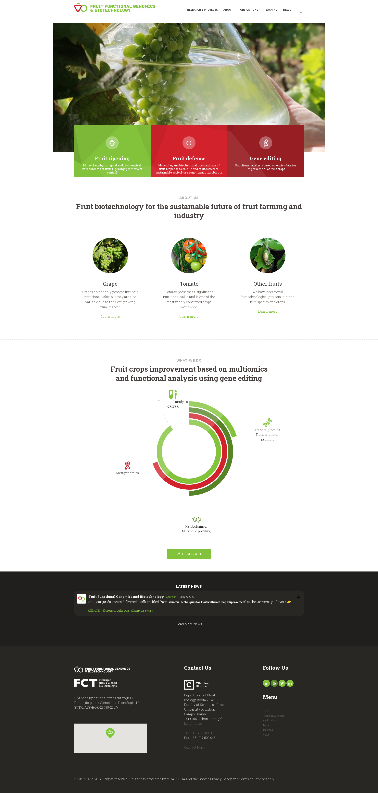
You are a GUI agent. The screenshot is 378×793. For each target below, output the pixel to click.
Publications (248, 9)
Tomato (189, 283)
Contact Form (194, 747)
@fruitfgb (171, 596)
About (228, 9)
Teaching (270, 9)
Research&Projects (273, 715)
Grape (110, 283)
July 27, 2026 (188, 596)
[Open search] (300, 13)
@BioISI (94, 610)
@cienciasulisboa (115, 610)
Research (191, 554)
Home (266, 711)
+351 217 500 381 (202, 733)
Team (266, 725)
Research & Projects (202, 9)
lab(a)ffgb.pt (193, 723)
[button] (110, 733)
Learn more (110, 316)
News (287, 9)
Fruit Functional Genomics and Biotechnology (126, 597)
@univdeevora (142, 610)
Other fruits (268, 283)
